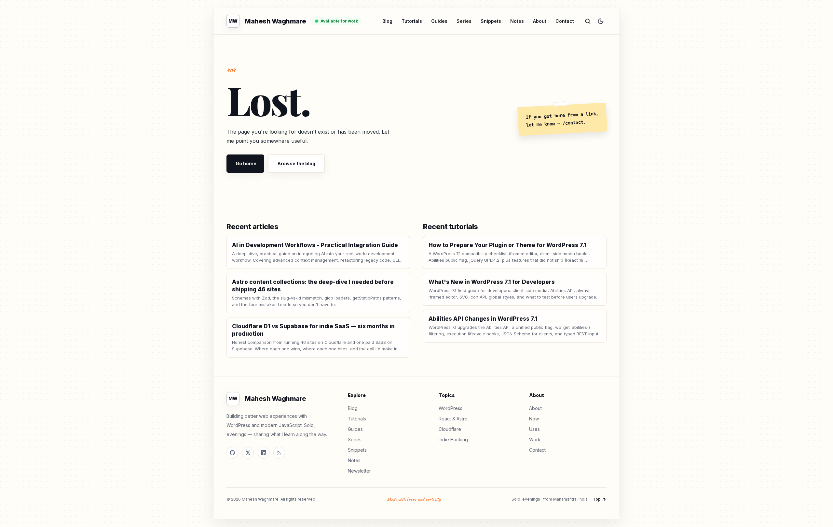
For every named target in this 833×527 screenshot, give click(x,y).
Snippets (491, 21)
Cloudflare (450, 429)
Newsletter (359, 471)
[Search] (588, 21)
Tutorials (412, 21)
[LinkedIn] (263, 453)
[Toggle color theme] (601, 21)
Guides (439, 21)
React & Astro (453, 418)
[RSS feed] (279, 453)
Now (534, 418)
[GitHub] (232, 453)
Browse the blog (296, 163)
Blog (387, 21)
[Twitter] (248, 453)
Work (534, 439)
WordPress (450, 408)
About (539, 21)
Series (464, 21)
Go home (246, 163)
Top (597, 499)
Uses (534, 429)
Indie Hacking (453, 439)
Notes (517, 21)
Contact (564, 21)
